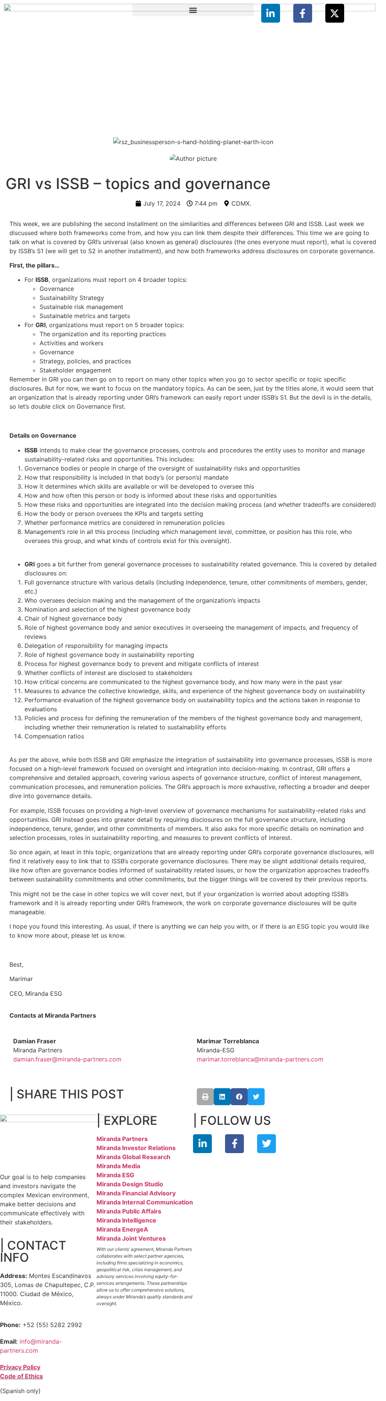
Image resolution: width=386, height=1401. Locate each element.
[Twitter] (266, 1143)
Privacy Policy (20, 1367)
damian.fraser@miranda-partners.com (67, 1059)
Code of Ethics (21, 1376)
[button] (192, 10)
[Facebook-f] (302, 13)
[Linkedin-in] (270, 13)
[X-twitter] (334, 13)
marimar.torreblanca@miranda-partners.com (260, 1059)
